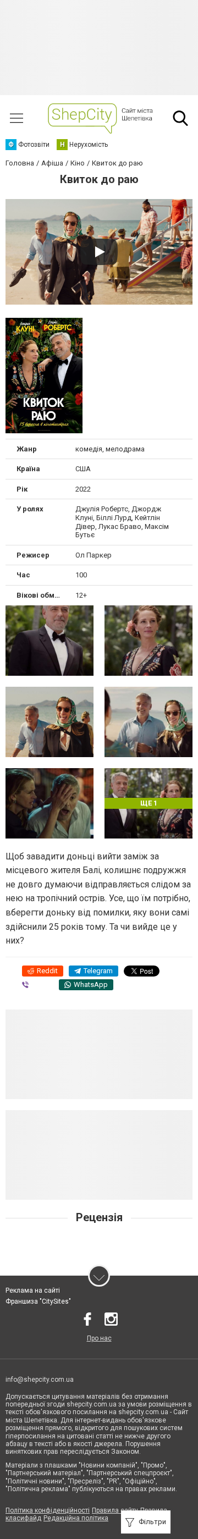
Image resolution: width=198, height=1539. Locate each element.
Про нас (99, 1338)
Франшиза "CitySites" (38, 1301)
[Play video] (99, 252)
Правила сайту (115, 1510)
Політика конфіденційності (48, 1510)
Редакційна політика (75, 1518)
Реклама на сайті (33, 1290)
